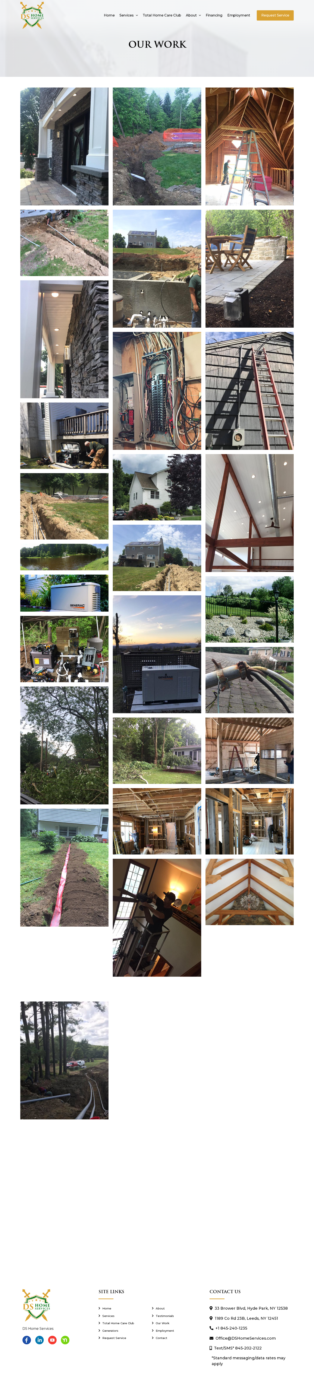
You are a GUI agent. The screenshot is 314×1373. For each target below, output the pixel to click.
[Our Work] (174, 1323)
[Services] (120, 1316)
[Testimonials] (174, 1316)
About (191, 15)
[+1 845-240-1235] (251, 1328)
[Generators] (120, 1330)
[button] (136, 15)
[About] (174, 1308)
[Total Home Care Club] (120, 1323)
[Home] (120, 1308)
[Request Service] (120, 1338)
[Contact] (174, 1338)
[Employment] (174, 1330)
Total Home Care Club (162, 15)
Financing (214, 15)
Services (126, 15)
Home (109, 15)
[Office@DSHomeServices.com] (251, 1338)
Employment (238, 15)
